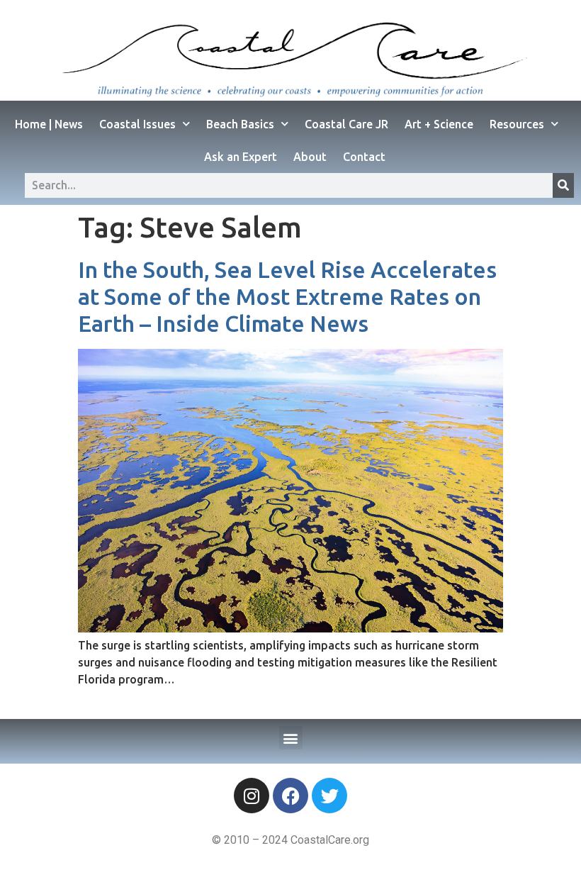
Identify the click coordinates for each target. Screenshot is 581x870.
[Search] (563, 185)
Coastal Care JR (346, 124)
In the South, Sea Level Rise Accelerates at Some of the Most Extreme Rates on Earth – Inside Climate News (287, 297)
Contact (364, 156)
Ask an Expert (240, 156)
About (310, 156)
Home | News (49, 124)
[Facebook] (290, 795)
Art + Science (439, 124)
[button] (291, 737)
